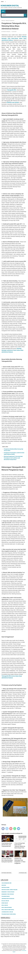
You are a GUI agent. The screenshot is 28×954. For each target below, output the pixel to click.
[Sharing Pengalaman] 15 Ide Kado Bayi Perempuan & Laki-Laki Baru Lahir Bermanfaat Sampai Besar (13, 458)
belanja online (5, 900)
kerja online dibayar (7, 907)
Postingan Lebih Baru (6, 872)
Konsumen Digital (10, 6)
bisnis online (5, 903)
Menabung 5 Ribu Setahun (8, 894)
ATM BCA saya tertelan (12, 102)
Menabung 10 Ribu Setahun (8, 891)
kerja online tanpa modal (8, 909)
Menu (3, 11)
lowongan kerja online (7, 911)
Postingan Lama (22, 872)
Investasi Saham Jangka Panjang (9, 889)
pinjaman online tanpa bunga (9, 914)
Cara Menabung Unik (6, 883)
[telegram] (18, 828)
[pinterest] (10, 828)
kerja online (5, 905)
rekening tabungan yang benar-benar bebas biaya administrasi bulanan (14, 38)
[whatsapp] (14, 828)
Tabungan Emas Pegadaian (8, 898)
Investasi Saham (5, 887)
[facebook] (3, 828)
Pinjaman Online (6, 896)
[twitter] (6, 828)
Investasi (4, 885)
